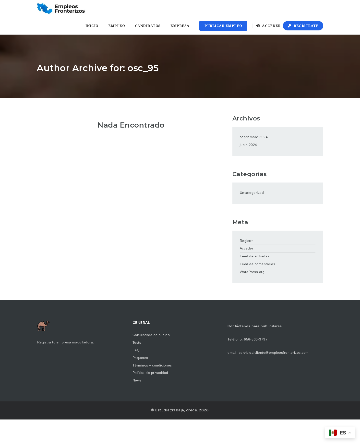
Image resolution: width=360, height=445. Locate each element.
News (137, 380)
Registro (247, 241)
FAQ (136, 350)
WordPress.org (252, 272)
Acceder (271, 26)
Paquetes (140, 358)
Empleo (116, 26)
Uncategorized (252, 193)
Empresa (180, 26)
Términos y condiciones (152, 365)
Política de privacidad (150, 373)
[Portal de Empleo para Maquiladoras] (61, 8)
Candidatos (148, 26)
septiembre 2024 (254, 137)
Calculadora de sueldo (151, 335)
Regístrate (306, 26)
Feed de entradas (254, 256)
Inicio (91, 26)
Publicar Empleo (223, 26)
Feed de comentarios (257, 264)
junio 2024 (248, 145)
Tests (136, 342)
